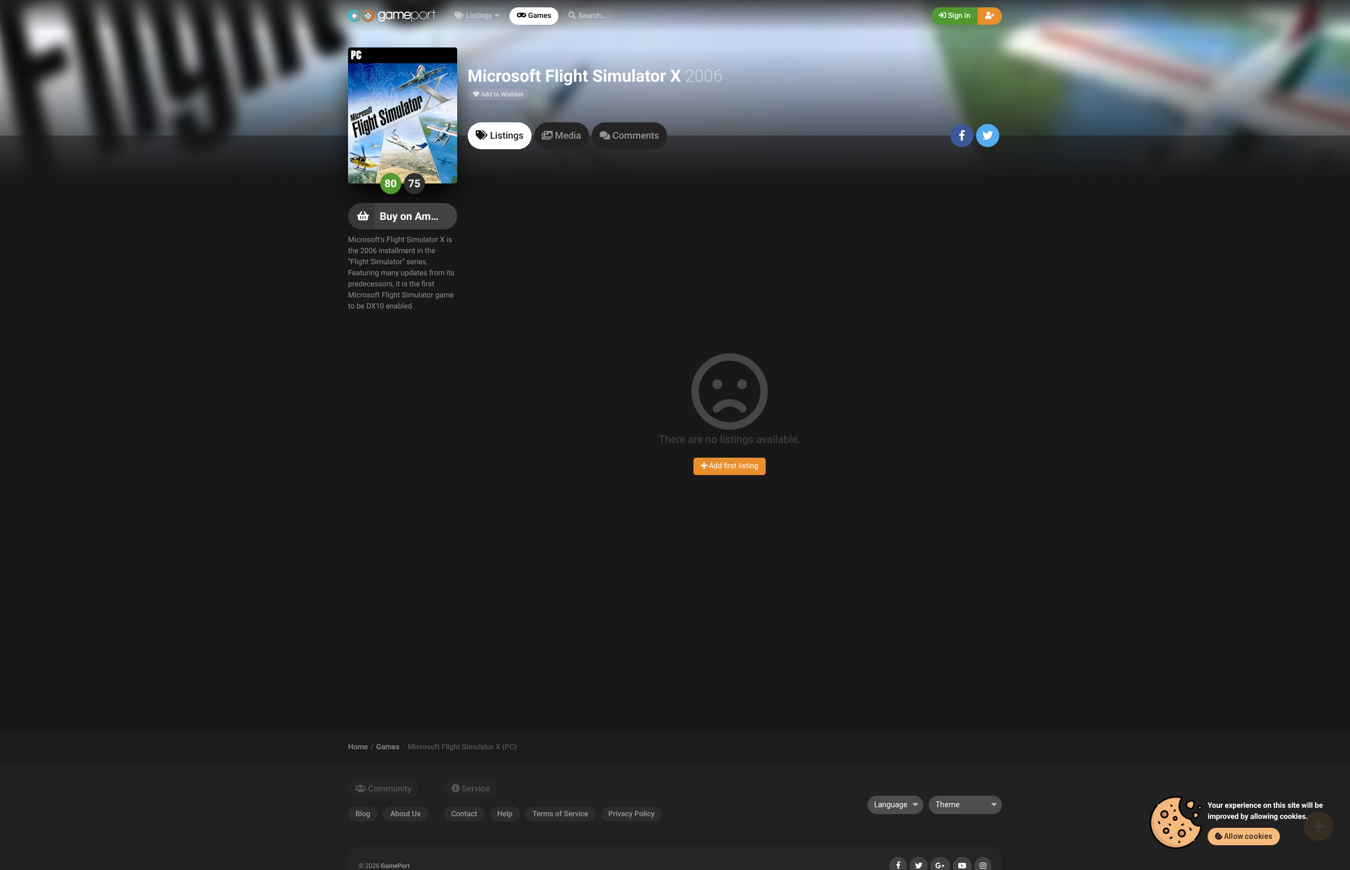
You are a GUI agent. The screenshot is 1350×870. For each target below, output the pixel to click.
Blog (362, 814)
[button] (587, 16)
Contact (464, 814)
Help (505, 814)
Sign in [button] (958, 16)
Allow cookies (1247, 836)
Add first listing (732, 466)
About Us (405, 814)
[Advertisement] (735, 244)
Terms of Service (561, 814)
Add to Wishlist (501, 94)
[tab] (500, 135)
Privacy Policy (632, 814)
